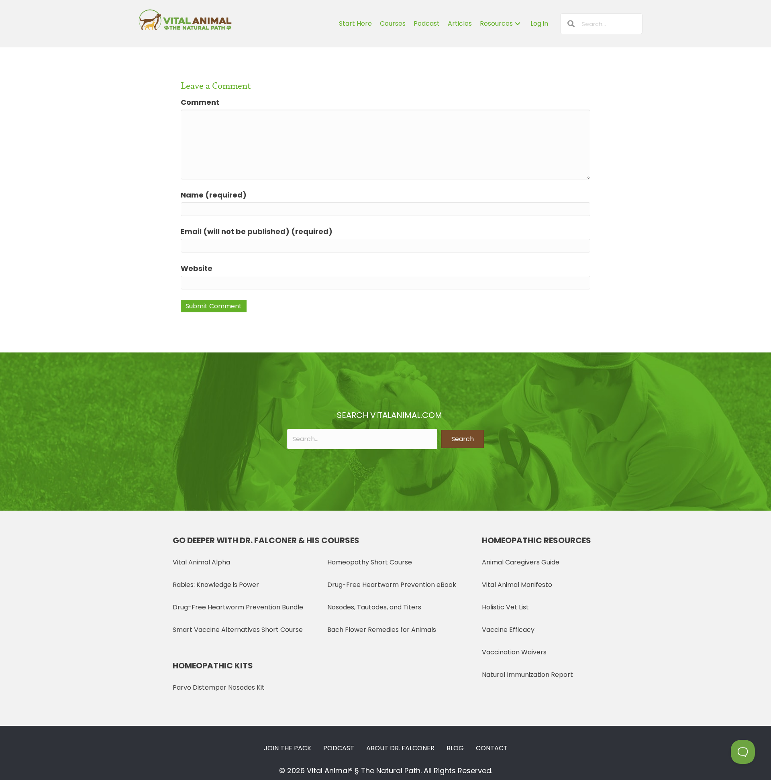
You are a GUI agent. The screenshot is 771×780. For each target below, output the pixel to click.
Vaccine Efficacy (508, 629)
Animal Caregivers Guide (520, 562)
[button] (462, 439)
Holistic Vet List (505, 607)
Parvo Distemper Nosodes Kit (219, 687)
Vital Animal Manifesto (517, 584)
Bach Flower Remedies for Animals (381, 629)
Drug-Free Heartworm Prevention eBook (391, 584)
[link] (355, 24)
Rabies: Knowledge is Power (216, 584)
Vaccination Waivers (514, 652)
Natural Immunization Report (527, 674)
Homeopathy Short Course (369, 562)
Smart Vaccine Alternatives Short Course (238, 629)
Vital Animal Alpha (201, 562)
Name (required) (214, 195)
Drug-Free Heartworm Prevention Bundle (238, 607)
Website (196, 268)
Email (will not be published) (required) (256, 231)
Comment (200, 102)
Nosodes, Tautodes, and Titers (374, 607)
